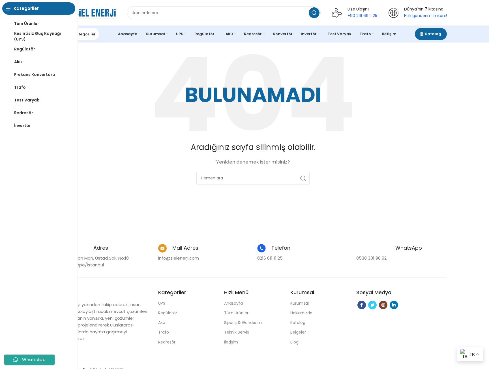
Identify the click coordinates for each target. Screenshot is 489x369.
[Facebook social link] (361, 305)
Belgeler (298, 332)
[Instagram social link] (383, 305)
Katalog (433, 34)
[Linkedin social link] (394, 305)
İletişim (231, 342)
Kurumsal (299, 303)
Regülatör (167, 313)
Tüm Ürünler (236, 313)
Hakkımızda (301, 313)
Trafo (163, 332)
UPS (161, 303)
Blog (294, 342)
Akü (161, 322)
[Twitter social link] (372, 305)
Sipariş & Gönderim (243, 322)
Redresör (166, 342)
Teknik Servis (236, 332)
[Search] (314, 12)
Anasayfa (233, 303)
